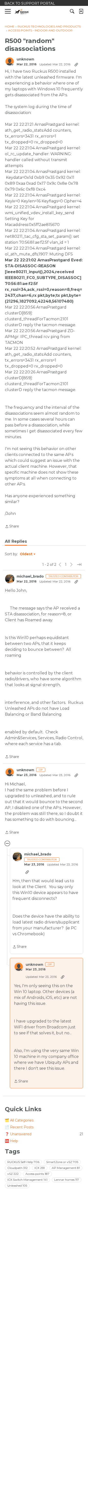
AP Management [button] (66, 1168)
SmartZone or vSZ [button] (62, 1162)
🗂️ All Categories (19, 1120)
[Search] (72, 11)
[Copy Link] (76, 64)
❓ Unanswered (44, 1134)
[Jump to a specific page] (79, 564)
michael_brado (30, 576)
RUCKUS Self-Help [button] (23, 1162)
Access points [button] (37, 1174)
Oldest (26, 554)
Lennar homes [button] (66, 1179)
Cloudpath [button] (17, 1168)
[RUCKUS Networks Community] (22, 11)
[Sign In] (81, 11)
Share (12, 526)
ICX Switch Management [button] (27, 1179)
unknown (25, 59)
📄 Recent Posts (19, 1127)
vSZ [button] (13, 1174)
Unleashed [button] (17, 1185)
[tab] (16, 541)
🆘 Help (11, 1141)
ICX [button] (39, 1168)
